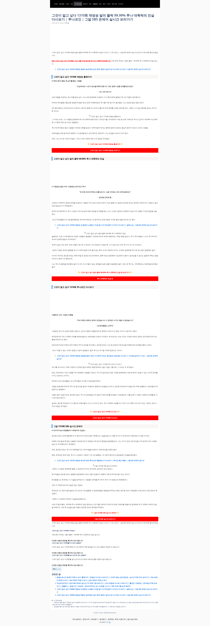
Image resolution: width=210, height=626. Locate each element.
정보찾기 (94, 619)
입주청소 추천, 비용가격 (117, 619)
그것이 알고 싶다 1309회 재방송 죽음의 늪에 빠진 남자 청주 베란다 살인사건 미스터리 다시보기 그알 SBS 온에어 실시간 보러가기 (104, 595)
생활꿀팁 (95, 4)
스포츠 (67, 4)
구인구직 (120, 4)
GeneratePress (112, 612)
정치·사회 (114, 4)
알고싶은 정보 (132, 619)
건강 (72, 4)
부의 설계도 (76, 619)
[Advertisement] (105, 38)
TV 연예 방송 (77, 4)
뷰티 (100, 4)
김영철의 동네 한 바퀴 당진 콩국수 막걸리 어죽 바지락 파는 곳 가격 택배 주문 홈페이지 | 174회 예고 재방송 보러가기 (90, 607)
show (58, 569)
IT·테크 (108, 4)
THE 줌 (108, 622)
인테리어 (85, 4)
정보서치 (86, 619)
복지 (90, 4)
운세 (104, 4)
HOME (56, 4)
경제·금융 (61, 4)
